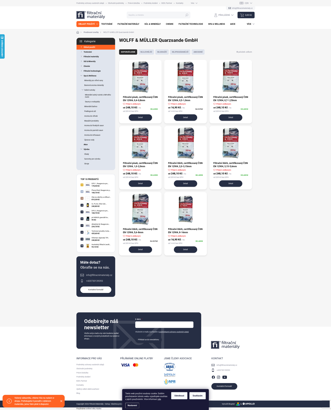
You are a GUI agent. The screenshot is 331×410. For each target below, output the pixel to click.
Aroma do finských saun (94, 125)
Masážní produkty (91, 121)
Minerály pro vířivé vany (93, 80)
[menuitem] (87, 24)
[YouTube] (225, 377)
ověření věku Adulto (93, 409)
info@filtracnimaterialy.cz (99, 275)
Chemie (87, 66)
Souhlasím (197, 395)
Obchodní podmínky (116, 3)
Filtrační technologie (92, 71)
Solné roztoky (89, 90)
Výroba (86, 149)
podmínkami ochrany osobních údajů (174, 332)
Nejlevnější (146, 52)
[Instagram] (218, 377)
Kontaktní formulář (95, 290)
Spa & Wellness (90, 76)
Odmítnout (179, 395)
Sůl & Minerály (90, 61)
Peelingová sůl (90, 111)
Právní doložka (134, 3)
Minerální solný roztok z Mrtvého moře (98, 96)
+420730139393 (94, 281)
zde (159, 399)
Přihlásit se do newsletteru (148, 340)
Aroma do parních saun (93, 130)
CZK (247, 3)
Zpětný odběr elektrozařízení (87, 389)
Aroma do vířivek (91, 116)
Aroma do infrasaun (92, 135)
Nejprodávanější (180, 52)
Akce (86, 144)
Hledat (187, 15)
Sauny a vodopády (92, 102)
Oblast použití (89, 47)
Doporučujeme (128, 52)
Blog (78, 393)
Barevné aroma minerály (94, 85)
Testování (88, 52)
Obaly (86, 154)
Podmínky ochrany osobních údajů (90, 3)
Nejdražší (162, 52)
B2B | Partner (166, 3)
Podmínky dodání (151, 3)
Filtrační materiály (91, 57)
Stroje (86, 164)
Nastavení (132, 405)
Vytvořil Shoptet (228, 404)
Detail (140, 117)
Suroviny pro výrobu (92, 159)
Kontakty (179, 3)
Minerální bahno (90, 106)
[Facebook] (213, 377)
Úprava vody (89, 140)
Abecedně (198, 52)
